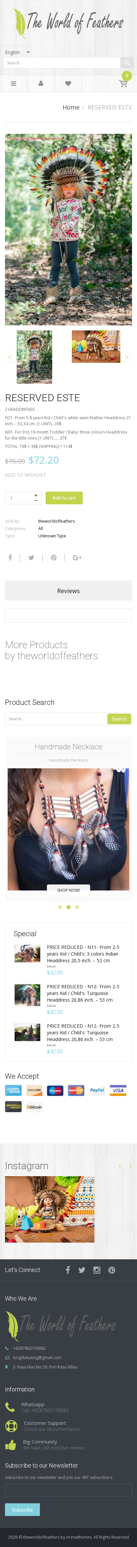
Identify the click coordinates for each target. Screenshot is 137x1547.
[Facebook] (9, 558)
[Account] (41, 83)
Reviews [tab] (68, 591)
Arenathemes (78, 1537)
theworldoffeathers (56, 521)
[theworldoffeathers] (68, 21)
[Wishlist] (68, 84)
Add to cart (64, 498)
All (40, 528)
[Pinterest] (111, 1270)
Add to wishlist (25, 475)
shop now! (68, 890)
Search (119, 719)
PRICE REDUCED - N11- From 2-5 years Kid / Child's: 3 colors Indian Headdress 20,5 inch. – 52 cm (83, 954)
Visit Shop (69, 1209)
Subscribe (22, 1510)
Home (71, 107)
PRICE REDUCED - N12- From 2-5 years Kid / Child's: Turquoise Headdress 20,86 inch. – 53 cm (83, 993)
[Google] (76, 558)
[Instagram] (96, 1270)
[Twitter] (30, 558)
